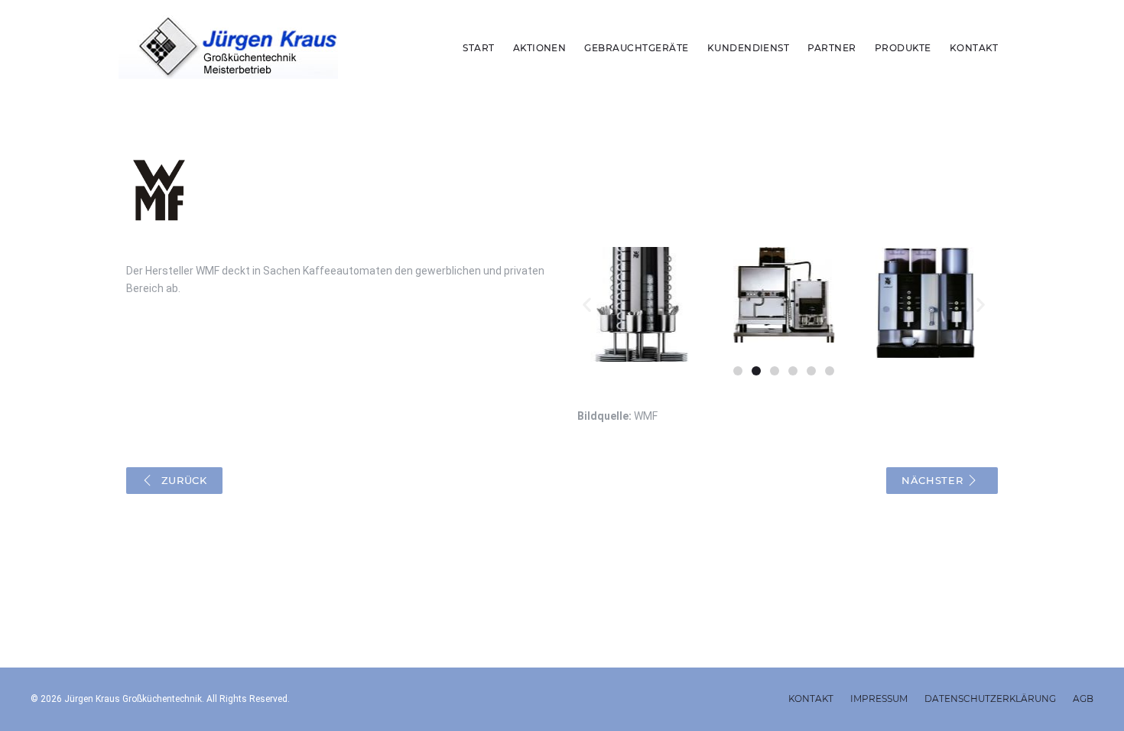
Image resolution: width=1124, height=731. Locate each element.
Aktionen (540, 48)
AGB (1083, 698)
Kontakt (974, 48)
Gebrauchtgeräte (636, 48)
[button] (586, 304)
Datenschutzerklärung (990, 698)
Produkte (903, 48)
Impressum (879, 698)
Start (478, 48)
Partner (831, 48)
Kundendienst (748, 48)
